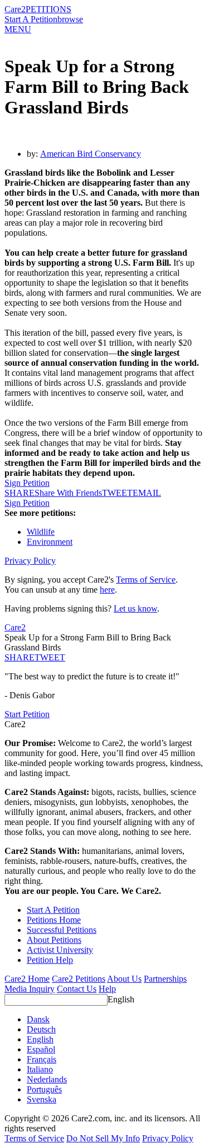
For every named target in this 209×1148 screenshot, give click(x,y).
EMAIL (147, 493)
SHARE (19, 657)
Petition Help (50, 960)
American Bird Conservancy (90, 153)
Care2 (15, 9)
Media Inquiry (29, 988)
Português (44, 1089)
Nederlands (47, 1079)
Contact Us (76, 988)
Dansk (38, 1019)
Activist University (60, 950)
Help (107, 988)
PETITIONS (48, 9)
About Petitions (54, 940)
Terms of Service (146, 579)
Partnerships (165, 978)
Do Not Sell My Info (103, 1138)
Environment (49, 541)
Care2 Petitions (78, 978)
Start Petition (27, 714)
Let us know (135, 608)
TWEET (117, 493)
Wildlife (41, 531)
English (121, 999)
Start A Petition (30, 19)
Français (41, 1059)
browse (70, 19)
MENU (17, 29)
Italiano (40, 1069)
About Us (124, 978)
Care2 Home (27, 978)
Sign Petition (27, 483)
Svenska (41, 1099)
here (107, 589)
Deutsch (41, 1029)
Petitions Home (54, 920)
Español (41, 1049)
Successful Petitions (61, 930)
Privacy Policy (30, 560)
